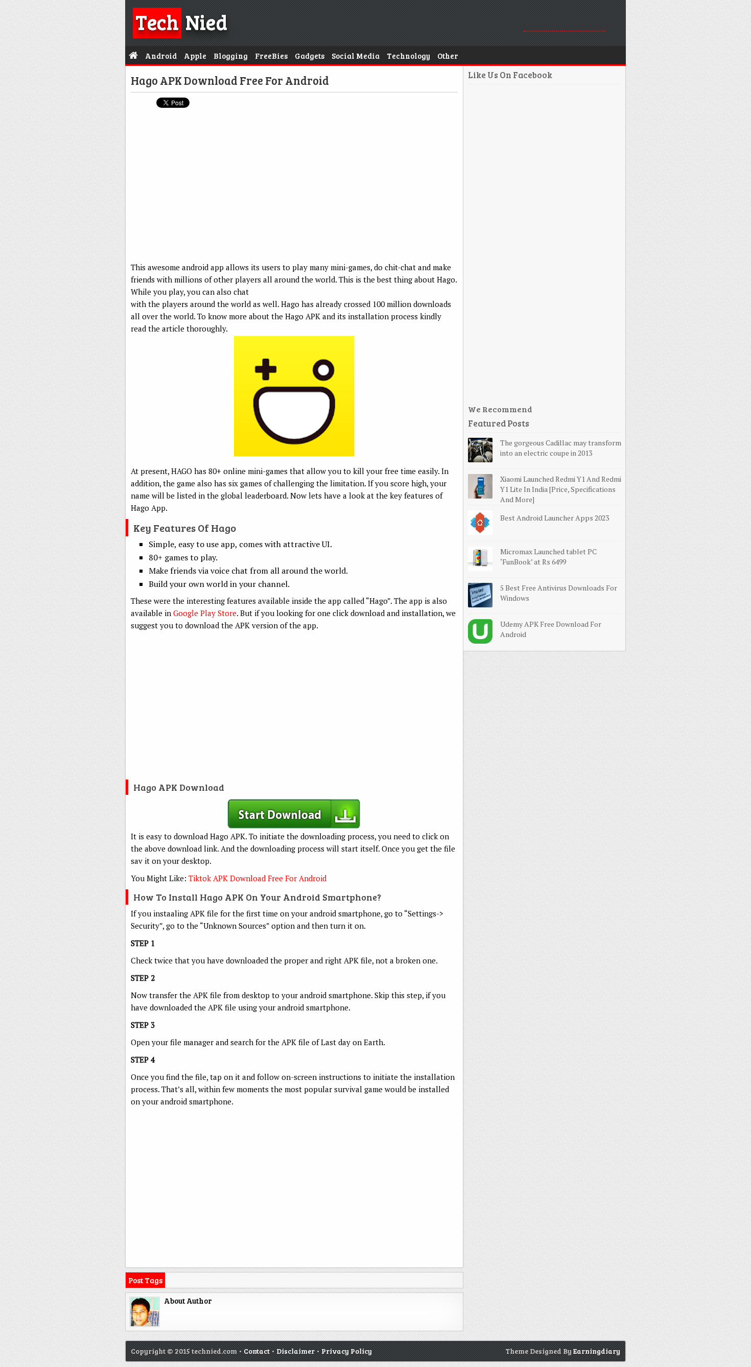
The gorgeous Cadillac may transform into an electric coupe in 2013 (560, 448)
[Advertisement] (294, 189)
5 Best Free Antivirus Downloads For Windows (558, 593)
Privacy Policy (346, 1351)
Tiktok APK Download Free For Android (257, 878)
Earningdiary (596, 1351)
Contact (257, 1351)
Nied (181, 21)
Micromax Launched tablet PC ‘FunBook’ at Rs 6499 (548, 557)
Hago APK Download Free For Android (230, 80)
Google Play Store (205, 613)
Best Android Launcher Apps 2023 (554, 518)
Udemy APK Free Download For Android (550, 629)
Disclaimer (295, 1351)
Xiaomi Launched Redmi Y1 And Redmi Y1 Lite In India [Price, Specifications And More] (560, 489)
